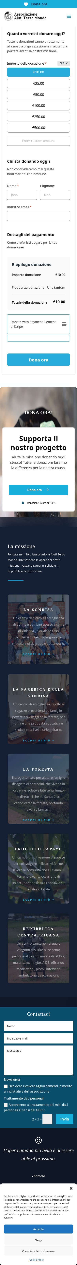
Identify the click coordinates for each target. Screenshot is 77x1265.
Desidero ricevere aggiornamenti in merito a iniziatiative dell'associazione (38, 1089)
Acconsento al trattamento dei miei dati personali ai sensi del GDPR (36, 1107)
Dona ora (39, 4)
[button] (71, 1188)
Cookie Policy (36, 1259)
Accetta (38, 1229)
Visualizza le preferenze (38, 1251)
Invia (64, 1119)
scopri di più (37, 654)
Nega (38, 1240)
